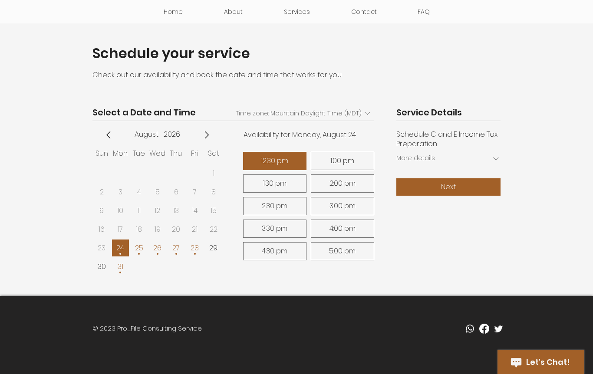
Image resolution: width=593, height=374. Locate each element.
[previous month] (108, 135)
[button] (296, 12)
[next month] (206, 135)
